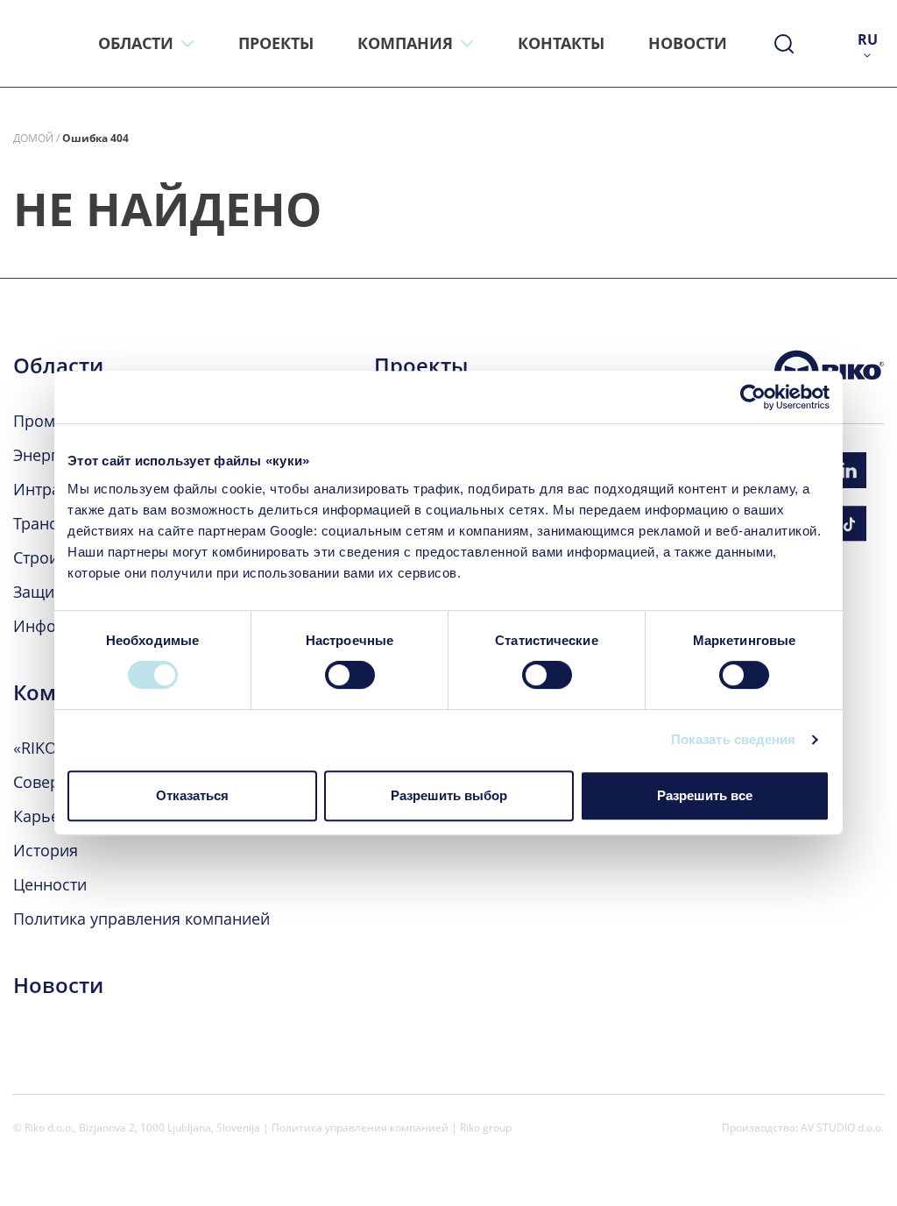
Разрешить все (704, 795)
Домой (33, 138)
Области (58, 365)
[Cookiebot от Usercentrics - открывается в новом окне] (753, 397)
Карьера (45, 815)
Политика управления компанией (141, 918)
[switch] (350, 675)
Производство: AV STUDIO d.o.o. (803, 1127)
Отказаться (192, 795)
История (45, 850)
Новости (58, 985)
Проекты (421, 365)
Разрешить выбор (449, 795)
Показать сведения (733, 739)
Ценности (50, 884)
